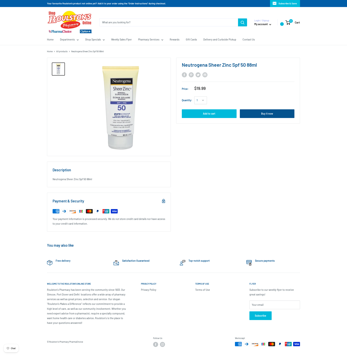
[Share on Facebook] (184, 74)
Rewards (174, 39)
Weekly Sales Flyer (121, 39)
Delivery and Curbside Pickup (219, 39)
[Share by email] (204, 74)
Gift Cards (191, 39)
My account (261, 24)
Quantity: (187, 100)
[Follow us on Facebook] (155, 344)
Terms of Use (202, 289)
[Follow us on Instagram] (162, 344)
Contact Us (249, 39)
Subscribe (260, 315)
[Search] (242, 22)
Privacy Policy (148, 289)
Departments (67, 39)
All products (62, 51)
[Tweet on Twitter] (198, 74)
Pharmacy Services (148, 39)
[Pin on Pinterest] (191, 74)
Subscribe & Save (288, 3)
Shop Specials (93, 39)
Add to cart (209, 113)
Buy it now (267, 113)
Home (50, 39)
